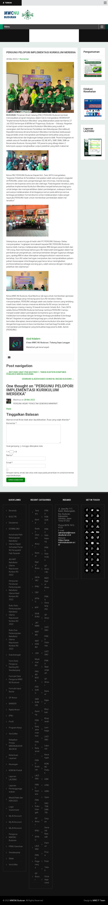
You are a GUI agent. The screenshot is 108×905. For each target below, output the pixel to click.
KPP (37, 607)
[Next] (96, 148)
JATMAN (37, 624)
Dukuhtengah (15, 655)
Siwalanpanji (14, 852)
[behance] (97, 532)
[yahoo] (86, 526)
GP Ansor (13, 698)
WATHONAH (37, 644)
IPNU (11, 716)
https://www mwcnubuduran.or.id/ (66, 542)
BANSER (12, 703)
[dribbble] (92, 526)
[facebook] (86, 510)
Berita (37, 521)
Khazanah (46, 720)
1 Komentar (23, 59)
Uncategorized (46, 879)
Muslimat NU (37, 662)
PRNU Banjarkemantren (37, 728)
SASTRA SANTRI (46, 808)
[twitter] (92, 510)
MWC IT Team (99, 900)
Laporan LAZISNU (13, 778)
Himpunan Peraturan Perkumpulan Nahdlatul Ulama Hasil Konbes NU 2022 (15, 590)
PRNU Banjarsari (37, 748)
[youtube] (97, 515)
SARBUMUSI (37, 702)
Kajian (46, 701)
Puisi (46, 861)
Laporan (46, 747)
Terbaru (37, 512)
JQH (37, 653)
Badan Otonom (37, 533)
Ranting (37, 713)
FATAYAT (37, 579)
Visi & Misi (13, 734)
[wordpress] (92, 537)
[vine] (97, 537)
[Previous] (89, 148)
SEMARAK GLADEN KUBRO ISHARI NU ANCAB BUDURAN (48, 379)
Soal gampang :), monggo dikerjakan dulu (24, 446)
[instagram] (97, 521)
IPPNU (37, 600)
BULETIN (12, 517)
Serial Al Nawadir (46, 832)
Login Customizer (14, 808)
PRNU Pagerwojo (37, 861)
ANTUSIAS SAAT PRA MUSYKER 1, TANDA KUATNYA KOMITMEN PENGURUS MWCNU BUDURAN (36, 373)
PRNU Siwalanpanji (46, 602)
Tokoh (46, 868)
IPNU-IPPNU (37, 835)
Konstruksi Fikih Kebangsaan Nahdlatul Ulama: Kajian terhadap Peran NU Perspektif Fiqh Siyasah (16, 544)
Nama (9, 455)
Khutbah (46, 710)
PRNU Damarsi (37, 789)
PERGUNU (37, 690)
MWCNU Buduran (17, 900)
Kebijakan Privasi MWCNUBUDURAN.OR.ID (15, 744)
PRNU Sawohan (16, 846)
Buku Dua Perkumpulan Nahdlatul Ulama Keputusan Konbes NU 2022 (15, 639)
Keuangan (13, 764)
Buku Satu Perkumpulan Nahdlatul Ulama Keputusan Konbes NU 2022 (15, 614)
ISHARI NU (37, 615)
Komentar (11, 423)
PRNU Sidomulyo (46, 553)
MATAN (37, 633)
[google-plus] (92, 515)
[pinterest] (86, 515)
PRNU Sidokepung (46, 535)
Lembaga (46, 729)
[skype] (86, 521)
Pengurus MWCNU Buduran (13, 837)
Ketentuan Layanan (13, 756)
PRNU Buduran (37, 765)
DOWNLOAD (14, 529)
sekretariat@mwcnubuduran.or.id (66, 534)
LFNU (46, 785)
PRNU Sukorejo (46, 641)
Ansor (37, 545)
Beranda (12, 510)
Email (9, 462)
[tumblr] (92, 521)
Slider (11, 858)
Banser (37, 554)
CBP (37, 592)
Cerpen (46, 820)
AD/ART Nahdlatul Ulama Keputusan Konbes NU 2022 (13, 567)
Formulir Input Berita (15, 690)
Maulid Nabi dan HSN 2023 (16, 799)
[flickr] (92, 543)
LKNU (46, 791)
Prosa (46, 853)
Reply (8, 409)
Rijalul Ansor (14, 710)
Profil (11, 721)
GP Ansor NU (46, 569)
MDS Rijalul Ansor (46, 584)
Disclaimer (13, 523)
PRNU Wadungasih (46, 666)
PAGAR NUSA (37, 676)
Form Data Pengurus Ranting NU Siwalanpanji (14, 665)
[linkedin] (97, 510)
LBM (46, 779)
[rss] (86, 543)
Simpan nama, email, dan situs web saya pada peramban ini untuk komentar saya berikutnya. (40, 474)
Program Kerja (15, 728)
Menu (7, 26)
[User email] (9, 357)
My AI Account (15, 816)
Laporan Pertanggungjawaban (15, 788)
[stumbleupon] (97, 526)
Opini (46, 797)
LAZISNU (37, 777)
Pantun (46, 844)
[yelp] (86, 537)
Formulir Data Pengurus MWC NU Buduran (15, 679)
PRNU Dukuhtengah (37, 806)
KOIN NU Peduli (15, 770)
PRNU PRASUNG (46, 516)
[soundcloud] (92, 532)
